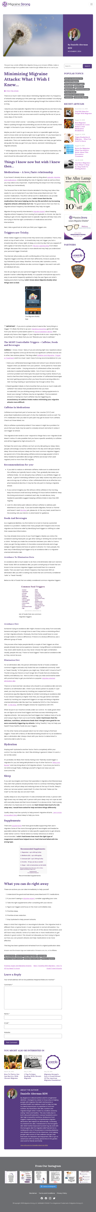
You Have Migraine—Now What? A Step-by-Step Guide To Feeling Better (83, 166)
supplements (17, 826)
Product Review (70, 92)
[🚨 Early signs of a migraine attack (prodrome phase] (55, 1177)
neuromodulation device (43, 332)
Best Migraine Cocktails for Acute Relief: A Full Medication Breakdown (82, 126)
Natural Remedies (83, 89)
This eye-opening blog (41, 246)
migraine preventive (38, 329)
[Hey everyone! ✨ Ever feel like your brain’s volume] (40, 1177)
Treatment (68, 97)
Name (7, 1014)
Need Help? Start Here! (32, 959)
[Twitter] (54, 1198)
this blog (23, 510)
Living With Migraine (71, 81)
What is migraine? (48, 959)
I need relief (42, 956)
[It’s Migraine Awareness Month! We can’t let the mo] (26, 1177)
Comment (8, 985)
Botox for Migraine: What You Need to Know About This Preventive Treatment (82, 152)
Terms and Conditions (47, 1193)
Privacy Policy (62, 1193)
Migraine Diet (78, 87)
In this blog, (12, 705)
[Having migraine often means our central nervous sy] (85, 1177)
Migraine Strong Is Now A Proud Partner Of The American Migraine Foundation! (52, 1077)
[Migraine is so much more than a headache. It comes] (11, 1177)
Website (7, 1032)
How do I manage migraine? (26, 956)
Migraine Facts (10, 956)
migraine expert (39, 211)
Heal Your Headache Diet (73, 79)
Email (6, 1023)
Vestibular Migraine (80, 97)
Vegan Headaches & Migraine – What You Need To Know (83, 139)
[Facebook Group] (46, 1198)
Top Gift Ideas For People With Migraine (83, 112)
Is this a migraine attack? (13, 959)
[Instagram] (50, 1198)
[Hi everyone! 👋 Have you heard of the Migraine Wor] (70, 1177)
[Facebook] (42, 1198)
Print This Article (12, 91)
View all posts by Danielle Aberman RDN (34, 1145)
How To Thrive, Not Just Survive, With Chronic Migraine (11, 1076)
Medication (69, 87)
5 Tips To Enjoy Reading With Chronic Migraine (32, 1076)
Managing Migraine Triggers (74, 84)
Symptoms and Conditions (74, 95)
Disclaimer (33, 1193)
